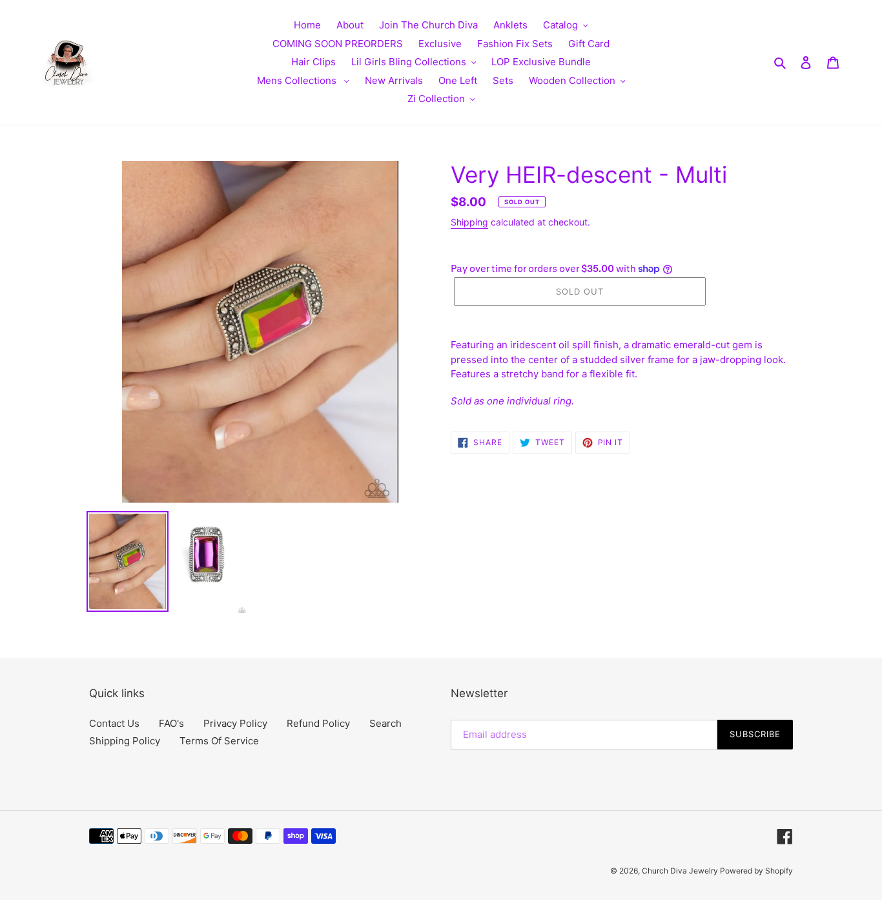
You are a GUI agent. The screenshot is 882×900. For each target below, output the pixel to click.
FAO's (171, 723)
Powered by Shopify (756, 870)
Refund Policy (318, 723)
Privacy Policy (235, 723)
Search (385, 723)
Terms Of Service (219, 741)
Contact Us (114, 723)
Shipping (469, 221)
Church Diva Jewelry (681, 870)
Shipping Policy (124, 741)
